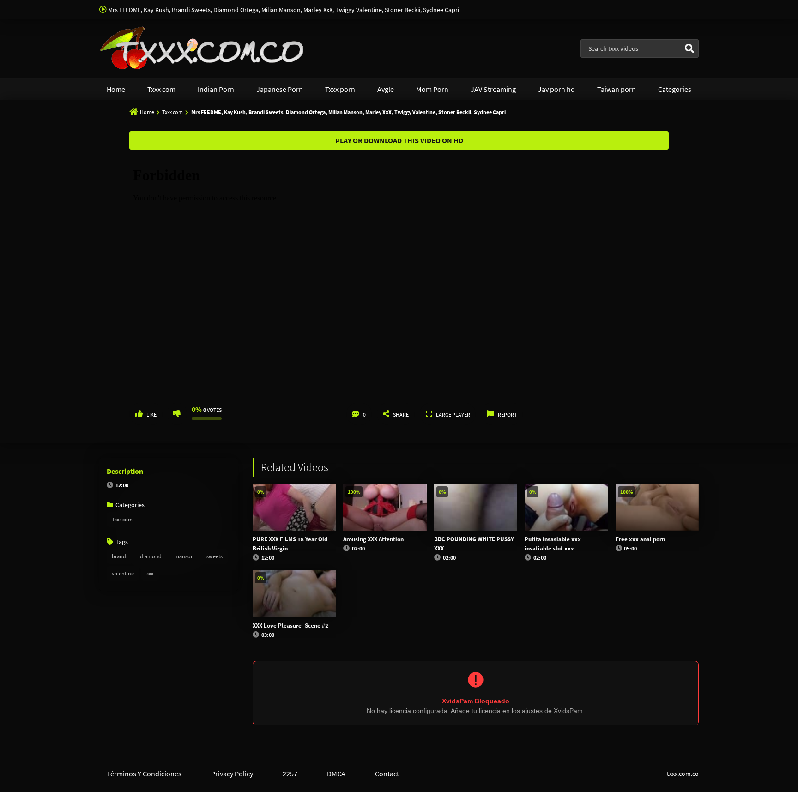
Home (116, 89)
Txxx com (161, 89)
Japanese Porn (279, 89)
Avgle (385, 89)
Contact (387, 773)
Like (151, 414)
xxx (149, 573)
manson (184, 556)
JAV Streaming (493, 89)
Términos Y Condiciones (144, 773)
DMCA (336, 773)
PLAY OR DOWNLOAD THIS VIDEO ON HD (399, 140)
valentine (123, 573)
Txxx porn (340, 89)
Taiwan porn (616, 89)
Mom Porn (432, 89)
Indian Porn (216, 89)
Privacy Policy (232, 773)
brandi (119, 556)
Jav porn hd (556, 89)
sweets (214, 556)
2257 (290, 773)
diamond (151, 556)
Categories (674, 89)
